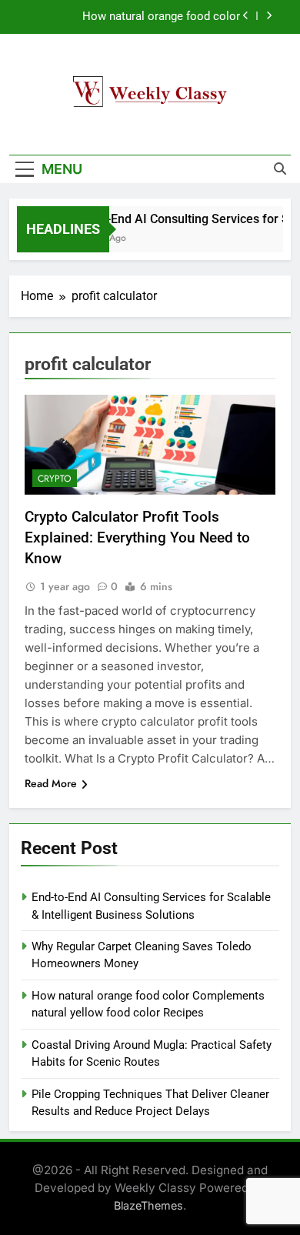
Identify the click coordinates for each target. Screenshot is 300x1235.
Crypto (55, 479)
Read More (51, 783)
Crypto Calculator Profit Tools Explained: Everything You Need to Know (137, 537)
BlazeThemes (148, 1205)
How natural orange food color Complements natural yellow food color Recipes (138, 17)
